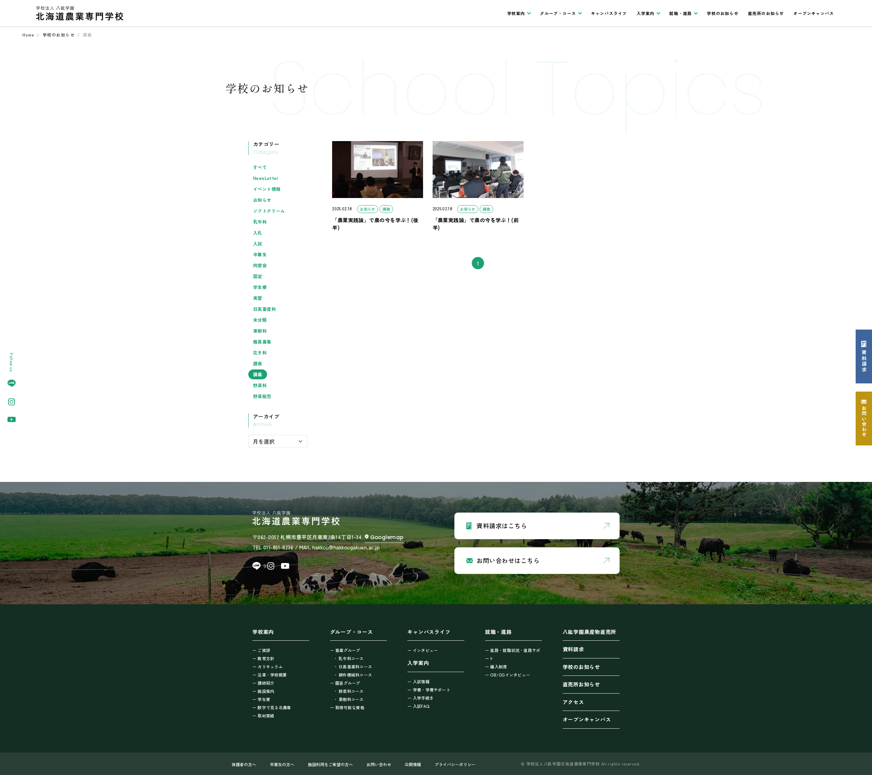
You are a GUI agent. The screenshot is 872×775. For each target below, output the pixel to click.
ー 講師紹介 (263, 683)
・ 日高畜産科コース (352, 666)
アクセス (573, 701)
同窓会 (260, 265)
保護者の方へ (244, 764)
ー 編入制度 (496, 666)
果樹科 (260, 331)
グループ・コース (351, 631)
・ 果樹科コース (348, 699)
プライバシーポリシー (455, 764)
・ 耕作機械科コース (352, 675)
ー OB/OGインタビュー (507, 675)
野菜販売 (262, 396)
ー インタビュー (422, 650)
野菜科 (260, 385)
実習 (257, 298)
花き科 (260, 352)
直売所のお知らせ (766, 13)
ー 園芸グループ (345, 683)
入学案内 (418, 662)
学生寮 (260, 287)
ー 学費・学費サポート (428, 690)
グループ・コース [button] (558, 13)
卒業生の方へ (282, 764)
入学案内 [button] (646, 13)
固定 (257, 276)
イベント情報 (266, 189)
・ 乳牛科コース (348, 658)
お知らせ (262, 200)
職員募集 (262, 341)
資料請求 (573, 649)
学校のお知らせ (722, 13)
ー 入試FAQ (418, 706)
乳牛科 (260, 221)
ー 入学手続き (420, 698)
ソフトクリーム (269, 211)
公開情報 (413, 764)
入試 (257, 243)
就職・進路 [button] (680, 13)
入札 (257, 232)
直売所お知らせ (581, 684)
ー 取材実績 (263, 715)
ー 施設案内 (263, 691)
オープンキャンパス (813, 13)
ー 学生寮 (261, 699)
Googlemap (387, 537)
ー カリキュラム (267, 666)
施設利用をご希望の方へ (330, 764)
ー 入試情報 (418, 681)
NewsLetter (265, 178)
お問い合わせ (379, 764)
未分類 (260, 320)
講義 (257, 374)
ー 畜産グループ (345, 650)
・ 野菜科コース (348, 691)
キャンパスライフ (609, 13)
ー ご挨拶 (261, 650)
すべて (260, 167)
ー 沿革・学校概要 (269, 675)
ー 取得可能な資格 (347, 707)
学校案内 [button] (516, 13)
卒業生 (260, 254)
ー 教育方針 (263, 658)
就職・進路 (498, 631)
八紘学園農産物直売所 (590, 631)
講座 (257, 363)
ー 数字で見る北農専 (271, 707)
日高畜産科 (264, 309)
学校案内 (263, 631)
